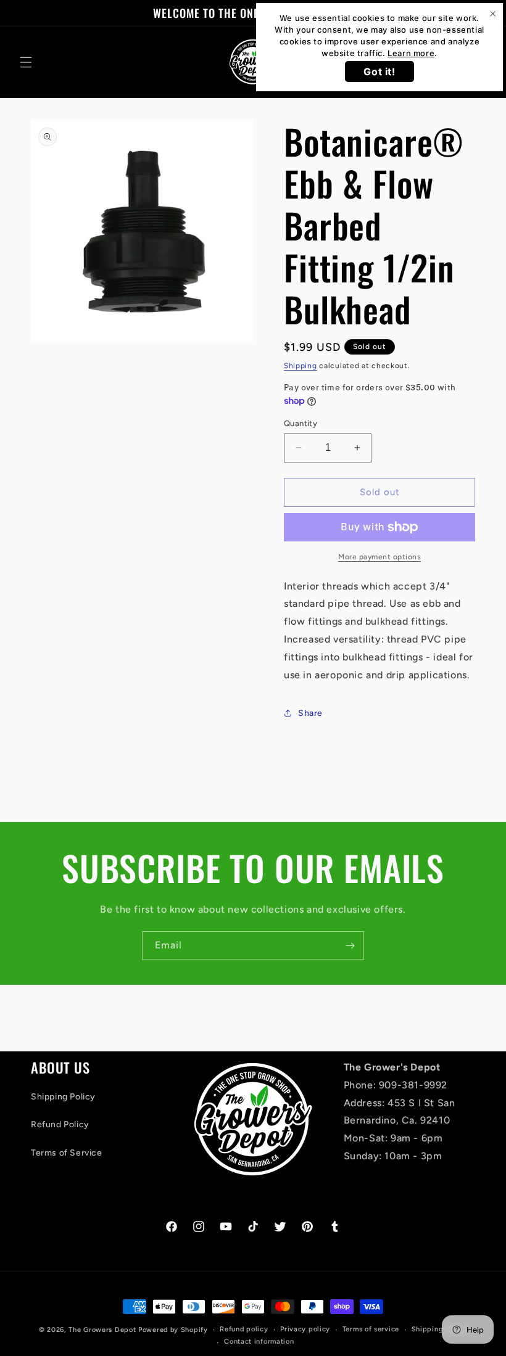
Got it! (379, 71)
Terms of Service (66, 1153)
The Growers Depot (102, 1330)
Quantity (300, 423)
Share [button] (310, 713)
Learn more (411, 53)
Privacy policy (305, 1329)
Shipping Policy (63, 1096)
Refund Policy (60, 1124)
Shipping (300, 365)
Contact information (259, 1342)
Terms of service (370, 1329)
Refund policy (244, 1329)
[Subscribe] (349, 945)
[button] (25, 62)
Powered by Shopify (173, 1330)
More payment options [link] (379, 557)
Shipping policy (440, 1329)
